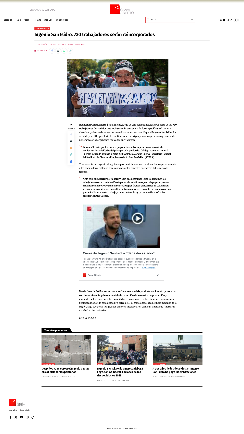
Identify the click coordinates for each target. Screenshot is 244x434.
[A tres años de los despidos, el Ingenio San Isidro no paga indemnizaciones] (177, 350)
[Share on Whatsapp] (64, 51)
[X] (221, 20)
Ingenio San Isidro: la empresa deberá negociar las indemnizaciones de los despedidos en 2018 (120, 372)
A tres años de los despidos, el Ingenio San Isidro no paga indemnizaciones (176, 370)
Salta (100, 364)
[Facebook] (217, 20)
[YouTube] (224, 20)
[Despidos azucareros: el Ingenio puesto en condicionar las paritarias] (66, 350)
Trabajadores (42, 28)
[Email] (70, 147)
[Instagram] (227, 20)
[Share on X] (58, 51)
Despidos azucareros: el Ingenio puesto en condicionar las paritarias (66, 370)
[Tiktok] (230, 20)
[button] (71, 20)
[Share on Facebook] (52, 51)
